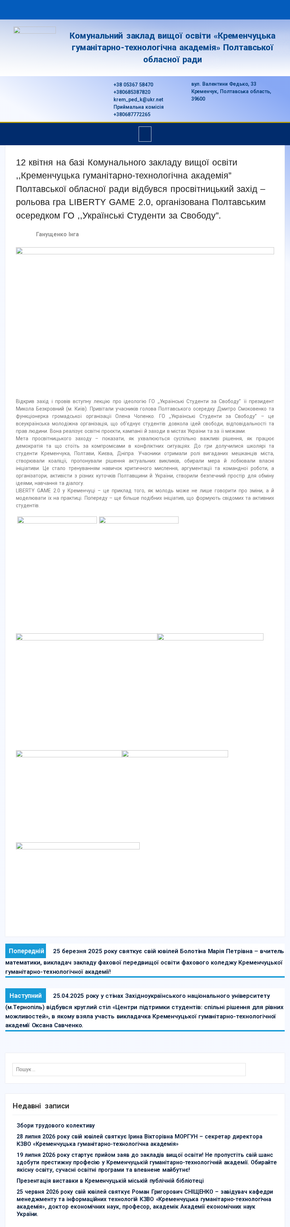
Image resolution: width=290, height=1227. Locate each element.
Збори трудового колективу (56, 1125)
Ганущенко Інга (57, 234)
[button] (145, 134)
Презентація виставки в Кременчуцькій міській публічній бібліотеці (110, 1180)
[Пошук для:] (130, 1069)
